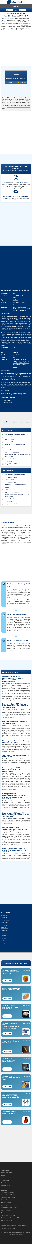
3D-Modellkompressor (7, 1200)
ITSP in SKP (4, 933)
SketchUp (15, 367)
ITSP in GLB (4, 928)
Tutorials (3, 1175)
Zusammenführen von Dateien (9, 1207)
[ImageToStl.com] (16, 2)
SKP (18, 21)
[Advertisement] (16, 48)
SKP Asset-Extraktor (23, 363)
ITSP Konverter (17, 307)
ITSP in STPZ (4, 943)
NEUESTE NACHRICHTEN (16, 963)
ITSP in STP (4, 940)
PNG (29, 340)
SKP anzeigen (22, 364)
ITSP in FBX (4, 925)
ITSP (2, 20)
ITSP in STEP (4, 935)
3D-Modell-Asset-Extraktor (8, 1197)
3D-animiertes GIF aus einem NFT (10, 1218)
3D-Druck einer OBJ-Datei (8, 1215)
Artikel (22, 601)
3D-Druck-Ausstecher (6, 1220)
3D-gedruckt (24, 25)
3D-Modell (15, 300)
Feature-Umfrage (5, 1180)
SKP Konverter (16, 359)
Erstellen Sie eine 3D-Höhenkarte (9, 1194)
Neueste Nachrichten (6, 1172)
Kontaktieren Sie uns (6, 1188)
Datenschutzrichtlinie (6, 1183)
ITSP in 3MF (4, 917)
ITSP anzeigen (22, 310)
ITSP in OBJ (4, 930)
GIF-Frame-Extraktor (6, 1210)
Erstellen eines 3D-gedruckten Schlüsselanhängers (14, 1225)
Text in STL (4, 1205)
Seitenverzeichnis (5, 1185)
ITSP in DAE (4, 922)
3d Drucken (4, 1177)
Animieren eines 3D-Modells (8, 1228)
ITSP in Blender (5, 920)
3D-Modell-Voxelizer (6, 1202)
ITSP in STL (4, 938)
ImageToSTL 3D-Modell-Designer (9, 323)
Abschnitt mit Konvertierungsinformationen (18, 107)
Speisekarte (16, 6)
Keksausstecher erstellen (7, 1192)
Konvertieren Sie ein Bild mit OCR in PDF (11, 1223)
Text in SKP (16, 364)
